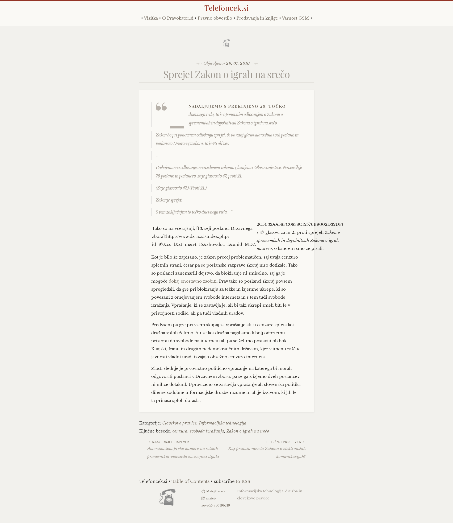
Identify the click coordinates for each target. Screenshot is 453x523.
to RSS (243, 481)
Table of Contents (191, 481)
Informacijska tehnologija (223, 423)
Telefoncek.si (226, 8)
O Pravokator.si (177, 18)
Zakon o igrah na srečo (247, 431)
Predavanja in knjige (257, 18)
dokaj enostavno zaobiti (193, 281)
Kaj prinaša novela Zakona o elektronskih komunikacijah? (267, 449)
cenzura (180, 431)
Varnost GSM (295, 18)
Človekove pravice (179, 423)
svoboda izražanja (207, 431)
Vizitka (151, 18)
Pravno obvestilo (215, 18)
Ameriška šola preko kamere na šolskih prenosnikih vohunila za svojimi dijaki (183, 449)
